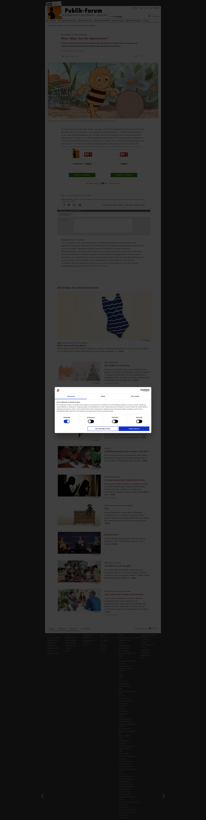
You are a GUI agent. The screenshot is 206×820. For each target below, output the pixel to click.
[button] (67, 417)
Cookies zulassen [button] (134, 428)
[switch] (91, 421)
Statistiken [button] (115, 417)
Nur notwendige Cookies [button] (102, 428)
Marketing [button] (139, 417)
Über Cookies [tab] (135, 396)
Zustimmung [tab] (71, 396)
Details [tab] (103, 396)
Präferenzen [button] (91, 417)
